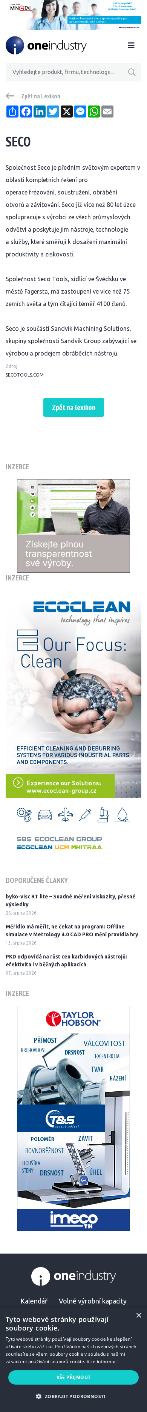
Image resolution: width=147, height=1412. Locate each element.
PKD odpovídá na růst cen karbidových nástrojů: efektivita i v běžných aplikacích (66, 960)
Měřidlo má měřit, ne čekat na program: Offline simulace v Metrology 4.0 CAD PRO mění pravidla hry (72, 930)
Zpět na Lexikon (40, 96)
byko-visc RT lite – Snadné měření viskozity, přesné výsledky (71, 900)
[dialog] (73, 1360)
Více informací (102, 1361)
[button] (73, 1396)
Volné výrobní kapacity (93, 1301)
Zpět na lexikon (73, 407)
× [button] (138, 1316)
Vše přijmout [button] (74, 1377)
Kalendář (33, 1301)
